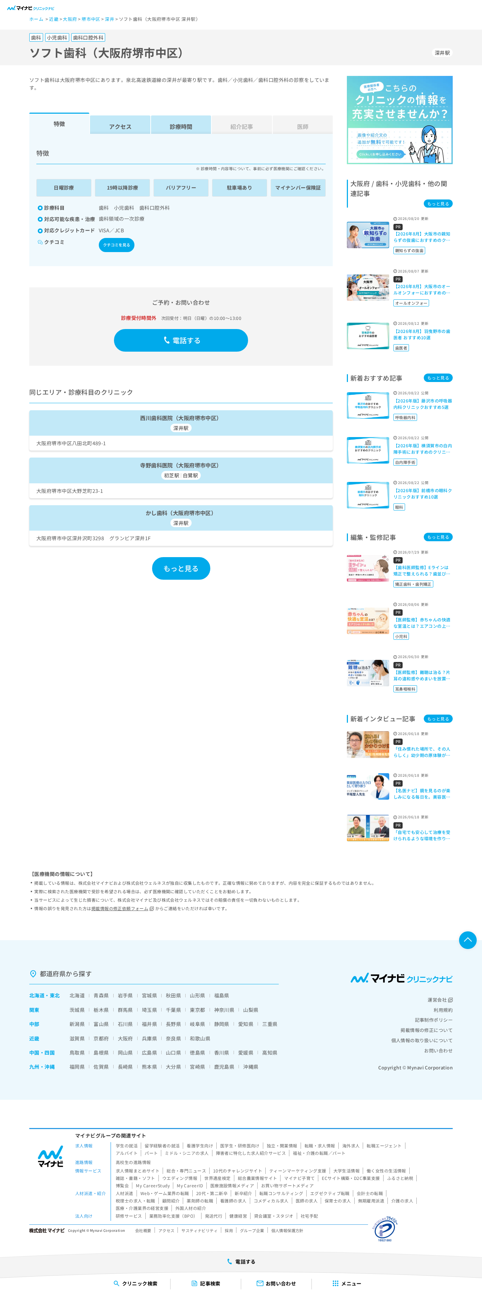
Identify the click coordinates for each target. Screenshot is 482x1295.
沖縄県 (250, 1066)
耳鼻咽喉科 (405, 689)
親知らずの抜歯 (409, 250)
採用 (229, 1230)
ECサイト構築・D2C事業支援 (351, 1178)
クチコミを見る (116, 244)
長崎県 (125, 1066)
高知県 (269, 1052)
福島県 (221, 995)
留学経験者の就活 (162, 1145)
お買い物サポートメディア (287, 1185)
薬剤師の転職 (200, 1201)
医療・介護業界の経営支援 (142, 1208)
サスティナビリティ (199, 1230)
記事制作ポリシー (434, 1019)
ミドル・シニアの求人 (187, 1153)
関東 (34, 1009)
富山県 (101, 1023)
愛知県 (245, 1023)
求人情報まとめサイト (137, 1171)
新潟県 (77, 1023)
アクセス (120, 126)
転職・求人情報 (320, 1145)
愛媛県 (245, 1052)
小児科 (401, 636)
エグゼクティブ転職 (330, 1193)
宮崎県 (197, 1066)
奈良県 (173, 1038)
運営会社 (437, 999)
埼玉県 (149, 1009)
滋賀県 (77, 1038)
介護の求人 (402, 1201)
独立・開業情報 (282, 1145)
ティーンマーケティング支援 (297, 1171)
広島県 (149, 1052)
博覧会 (122, 1185)
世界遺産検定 (217, 1178)
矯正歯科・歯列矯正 (413, 584)
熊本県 (149, 1066)
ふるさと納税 (400, 1178)
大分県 (173, 1066)
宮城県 (149, 995)
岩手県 (125, 995)
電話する (187, 340)
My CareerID (190, 1185)
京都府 (101, 1038)
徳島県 (197, 1052)
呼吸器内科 (405, 417)
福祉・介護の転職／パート (319, 1153)
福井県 (149, 1023)
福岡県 (77, 1066)
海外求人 (351, 1145)
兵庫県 (149, 1038)
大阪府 (125, 1038)
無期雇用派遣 (371, 1201)
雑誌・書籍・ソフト (135, 1178)
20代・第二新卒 (212, 1193)
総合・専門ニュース (186, 1171)
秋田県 (173, 995)
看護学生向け (200, 1145)
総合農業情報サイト (257, 1178)
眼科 (399, 507)
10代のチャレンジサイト (237, 1171)
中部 (34, 1023)
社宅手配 (309, 1216)
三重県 (269, 1023)
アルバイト (127, 1153)
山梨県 (250, 1009)
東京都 (197, 1009)
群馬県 (125, 1009)
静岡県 (221, 1023)
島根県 (101, 1052)
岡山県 (125, 1052)
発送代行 (214, 1216)
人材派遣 (124, 1193)
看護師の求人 (233, 1201)
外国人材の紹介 (190, 1208)
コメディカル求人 (271, 1201)
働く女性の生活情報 (386, 1171)
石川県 (125, 1023)
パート (151, 1153)
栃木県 (101, 1009)
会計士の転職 (370, 1193)
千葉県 (173, 1009)
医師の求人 (307, 1201)
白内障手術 (405, 462)
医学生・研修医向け (240, 1145)
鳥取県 (77, 1052)
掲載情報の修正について (426, 1030)
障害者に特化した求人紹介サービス (251, 1153)
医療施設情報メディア (232, 1185)
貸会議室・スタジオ (274, 1216)
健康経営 (238, 1216)
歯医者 (401, 348)
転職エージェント (384, 1145)
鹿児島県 (224, 1066)
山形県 (197, 995)
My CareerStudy (153, 1185)
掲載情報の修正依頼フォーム (119, 908)
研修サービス (129, 1216)
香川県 (221, 1052)
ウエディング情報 (179, 1178)
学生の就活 (127, 1145)
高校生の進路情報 (133, 1162)
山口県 (173, 1052)
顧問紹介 (171, 1201)
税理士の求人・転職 (135, 1201)
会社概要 (143, 1230)
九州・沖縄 (42, 1066)
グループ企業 (252, 1230)
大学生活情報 (346, 1171)
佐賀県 (101, 1066)
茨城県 (77, 1009)
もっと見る (181, 568)
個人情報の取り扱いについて (422, 1040)
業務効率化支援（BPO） (173, 1216)
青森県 (101, 995)
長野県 (173, 1023)
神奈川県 (224, 1009)
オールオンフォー (411, 303)
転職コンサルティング (281, 1193)
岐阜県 (197, 1023)
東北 (55, 995)
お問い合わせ (438, 1050)
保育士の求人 (338, 1201)
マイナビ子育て (299, 1178)
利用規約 (443, 1010)
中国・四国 (42, 1052)
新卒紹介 (243, 1193)
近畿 (34, 1038)
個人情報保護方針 (287, 1230)
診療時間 (181, 126)
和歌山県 (200, 1038)
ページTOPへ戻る (468, 940)
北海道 (36, 995)
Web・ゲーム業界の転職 (164, 1193)
